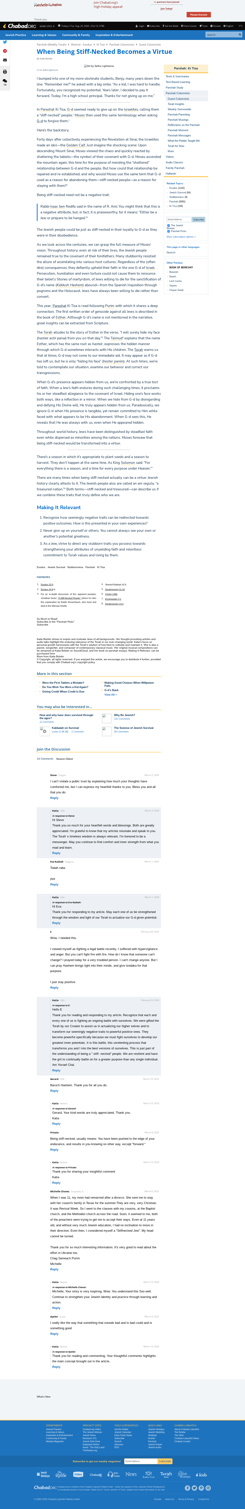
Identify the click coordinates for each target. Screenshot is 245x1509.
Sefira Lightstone (50, 70)
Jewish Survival (177, 192)
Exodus (173, 188)
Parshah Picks (178, 231)
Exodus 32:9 (47, 584)
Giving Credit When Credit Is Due (63, 691)
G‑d (40, 121)
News (131, 1474)
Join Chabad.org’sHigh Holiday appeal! (108, 4)
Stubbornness (176, 197)
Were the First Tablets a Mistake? (63, 682)
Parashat (59, 306)
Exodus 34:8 (47, 589)
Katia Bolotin (46, 58)
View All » (110, 694)
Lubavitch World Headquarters (151, 1487)
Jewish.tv (78, 1474)
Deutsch (171, 252)
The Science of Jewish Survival (133, 727)
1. (38, 584)
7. (102, 598)
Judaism (130, 1490)
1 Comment (77, 731)
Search (118, 1441)
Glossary (118, 1444)
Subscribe (119, 1438)
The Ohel (179, 1435)
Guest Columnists (150, 44)
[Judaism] (19, 26)
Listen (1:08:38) (60, 731)
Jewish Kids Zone (91, 1441)
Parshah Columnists (121, 44)
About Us (169, 1499)
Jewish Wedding (156, 1432)
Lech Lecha (175, 281)
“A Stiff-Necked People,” (70, 598)
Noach (172, 276)
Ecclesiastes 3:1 (113, 599)
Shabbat (152, 1435)
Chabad (88, 1487)
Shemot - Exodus (81, 44)
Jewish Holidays (156, 1429)
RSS (116, 1447)
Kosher (151, 1438)
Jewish (141, 1490)
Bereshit (173, 272)
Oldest (69, 758)
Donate (217, 25)
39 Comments (121, 731)
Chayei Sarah (176, 290)
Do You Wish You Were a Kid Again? (65, 687)
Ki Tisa (101, 44)
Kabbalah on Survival (65, 727)
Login (141, 25)
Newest (60, 758)
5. (102, 589)
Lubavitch (96, 1487)
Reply (54, 798)
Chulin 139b (111, 594)
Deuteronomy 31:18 (115, 589)
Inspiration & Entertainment (114, 35)
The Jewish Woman (175, 227)
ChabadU (96, 1474)
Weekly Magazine (55, 1441)
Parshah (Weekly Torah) (51, 44)
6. (102, 594)
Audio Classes (113, 1474)
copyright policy (86, 662)
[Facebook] (187, 1488)
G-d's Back (111, 690)
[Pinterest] (201, 1488)
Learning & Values (44, 35)
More (171, 151)
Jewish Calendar (122, 1432)
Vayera (173, 285)
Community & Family (76, 35)
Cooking (149, 1474)
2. (38, 589)
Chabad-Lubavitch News (186, 1438)
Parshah (180, 68)
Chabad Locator (182, 1441)
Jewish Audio (154, 1447)
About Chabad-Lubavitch (186, 1429)
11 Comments (47, 722)
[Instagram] (208, 1488)
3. (38, 594)
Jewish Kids (201, 1474)
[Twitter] (194, 1488)
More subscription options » (181, 236)
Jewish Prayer (155, 1444)
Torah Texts (166, 1474)
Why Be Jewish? (124, 715)
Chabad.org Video (92, 1429)
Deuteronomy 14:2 (114, 604)
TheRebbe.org (90, 1450)
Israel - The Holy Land (93, 1447)
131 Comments (122, 718)
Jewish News (89, 1435)
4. (102, 584)
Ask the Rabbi (171, 25)
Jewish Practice (15, 35)
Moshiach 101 (90, 1438)
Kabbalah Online (91, 1444)
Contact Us (203, 1499)
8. (102, 603)
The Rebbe (180, 1432)
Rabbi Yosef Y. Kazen (100, 1490)
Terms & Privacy (186, 1499)
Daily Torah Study (123, 1435)
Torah (138, 349)
